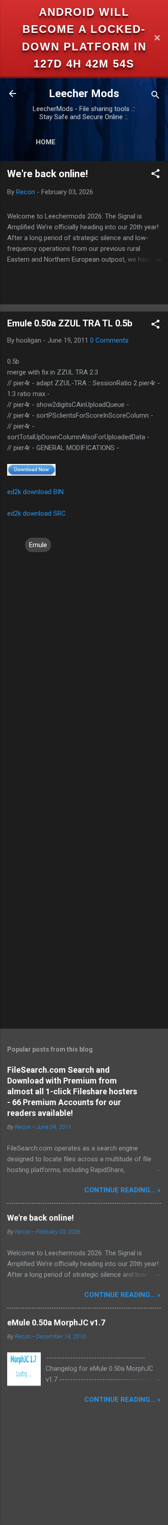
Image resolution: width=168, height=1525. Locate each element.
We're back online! (47, 173)
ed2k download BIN (35, 492)
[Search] (155, 96)
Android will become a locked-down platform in (84, 29)
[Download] (31, 469)
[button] (155, 175)
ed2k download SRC (36, 513)
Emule (38, 545)
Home (46, 142)
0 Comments (109, 340)
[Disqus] (84, 666)
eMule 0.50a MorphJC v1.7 (56, 1322)
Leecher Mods (84, 93)
